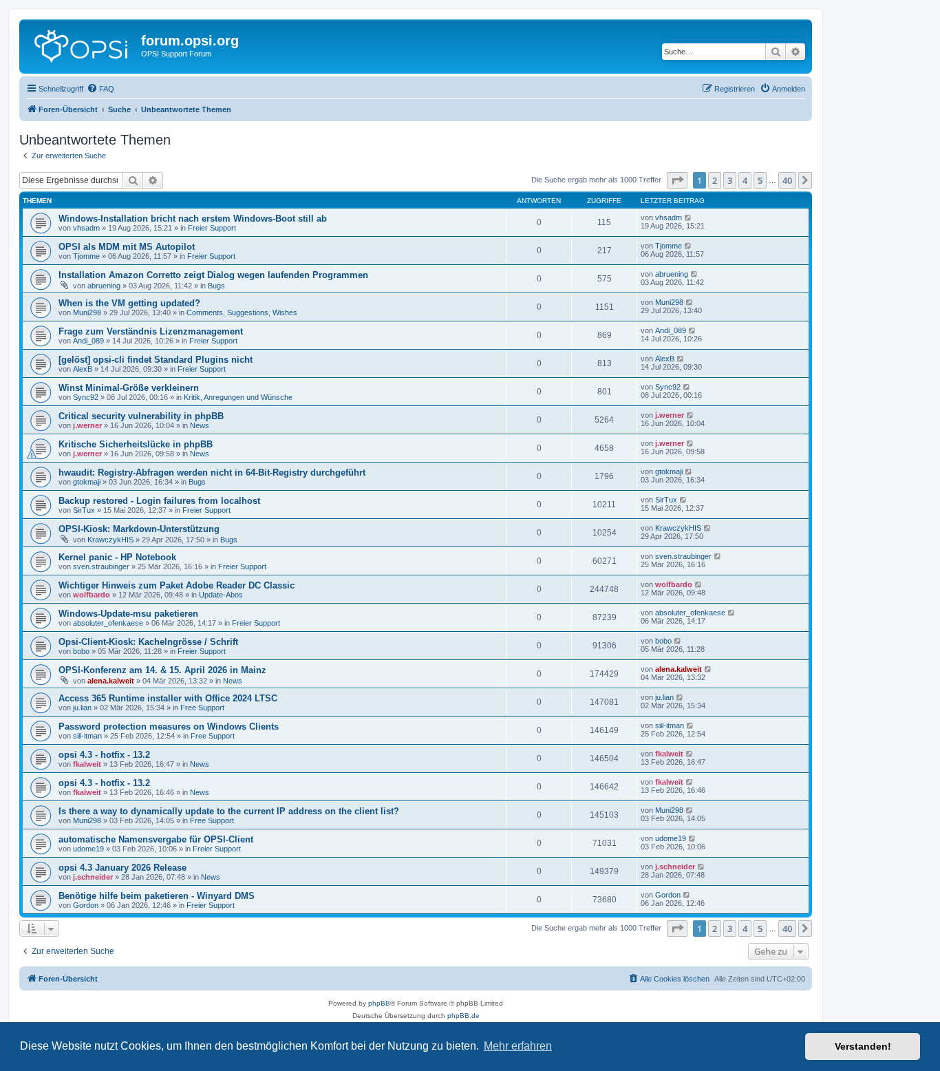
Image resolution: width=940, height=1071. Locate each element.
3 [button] (729, 180)
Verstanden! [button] (863, 1046)
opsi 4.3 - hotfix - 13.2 (104, 755)
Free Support (202, 707)
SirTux (84, 510)
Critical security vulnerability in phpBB (141, 416)
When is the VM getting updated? (129, 303)
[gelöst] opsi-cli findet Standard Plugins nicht (155, 359)
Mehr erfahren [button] (518, 1046)
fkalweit (87, 764)
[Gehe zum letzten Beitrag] (688, 217)
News (199, 425)
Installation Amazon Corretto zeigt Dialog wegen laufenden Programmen (213, 275)
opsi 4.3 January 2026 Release (122, 867)
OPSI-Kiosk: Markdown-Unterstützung (139, 529)
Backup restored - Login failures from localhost (159, 501)
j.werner (87, 425)
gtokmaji (86, 482)
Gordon (85, 905)
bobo (81, 651)
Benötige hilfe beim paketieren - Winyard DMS (156, 896)
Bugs (216, 286)
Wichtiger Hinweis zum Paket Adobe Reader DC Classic (176, 585)
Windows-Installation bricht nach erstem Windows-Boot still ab (192, 218)
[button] (677, 180)
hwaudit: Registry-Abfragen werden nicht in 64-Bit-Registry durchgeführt (211, 472)
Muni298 (87, 312)
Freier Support (212, 228)
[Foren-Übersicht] (82, 45)
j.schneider (93, 877)
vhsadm (86, 228)
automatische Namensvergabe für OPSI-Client (155, 839)
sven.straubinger (101, 566)
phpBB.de (463, 1015)
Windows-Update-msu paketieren (128, 613)
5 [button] (760, 180)
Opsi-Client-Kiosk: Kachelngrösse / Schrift (148, 642)
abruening (103, 286)
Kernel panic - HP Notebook (117, 557)
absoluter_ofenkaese (108, 623)
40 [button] (787, 180)
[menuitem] (100, 89)
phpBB (379, 1003)
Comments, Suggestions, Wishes (241, 312)
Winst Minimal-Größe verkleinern (128, 388)
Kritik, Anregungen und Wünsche (238, 397)
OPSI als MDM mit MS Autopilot (126, 247)
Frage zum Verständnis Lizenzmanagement (150, 331)
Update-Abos (221, 595)
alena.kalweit (110, 681)
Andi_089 (88, 341)
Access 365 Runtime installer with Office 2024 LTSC (167, 698)
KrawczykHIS (110, 540)
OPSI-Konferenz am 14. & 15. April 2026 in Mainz (162, 670)
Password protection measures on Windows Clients (168, 726)
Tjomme (86, 256)
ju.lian (82, 707)
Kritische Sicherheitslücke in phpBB (135, 444)
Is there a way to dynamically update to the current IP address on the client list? (228, 811)
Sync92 (85, 397)
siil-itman (87, 736)
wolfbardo (91, 595)
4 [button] (745, 180)
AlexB (82, 369)
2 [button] (714, 180)
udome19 (88, 849)
